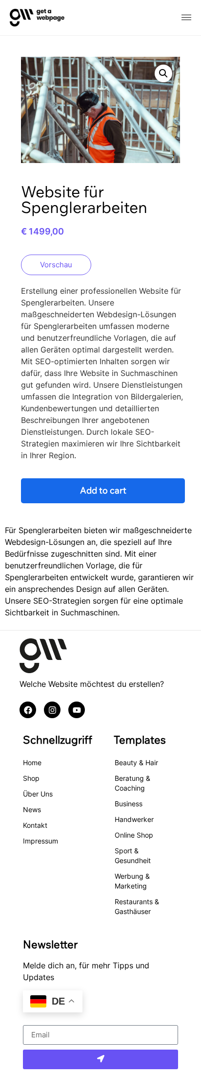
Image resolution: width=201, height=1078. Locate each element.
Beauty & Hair (136, 762)
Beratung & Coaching (132, 783)
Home (32, 762)
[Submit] (100, 1059)
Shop (31, 778)
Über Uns (38, 794)
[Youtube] (76, 710)
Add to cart (103, 490)
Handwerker (134, 819)
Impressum (40, 841)
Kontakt (35, 825)
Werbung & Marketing (132, 881)
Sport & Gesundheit (133, 855)
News (32, 809)
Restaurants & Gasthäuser (137, 906)
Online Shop (134, 835)
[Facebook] (28, 710)
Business (128, 803)
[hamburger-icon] (186, 17)
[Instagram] (52, 710)
